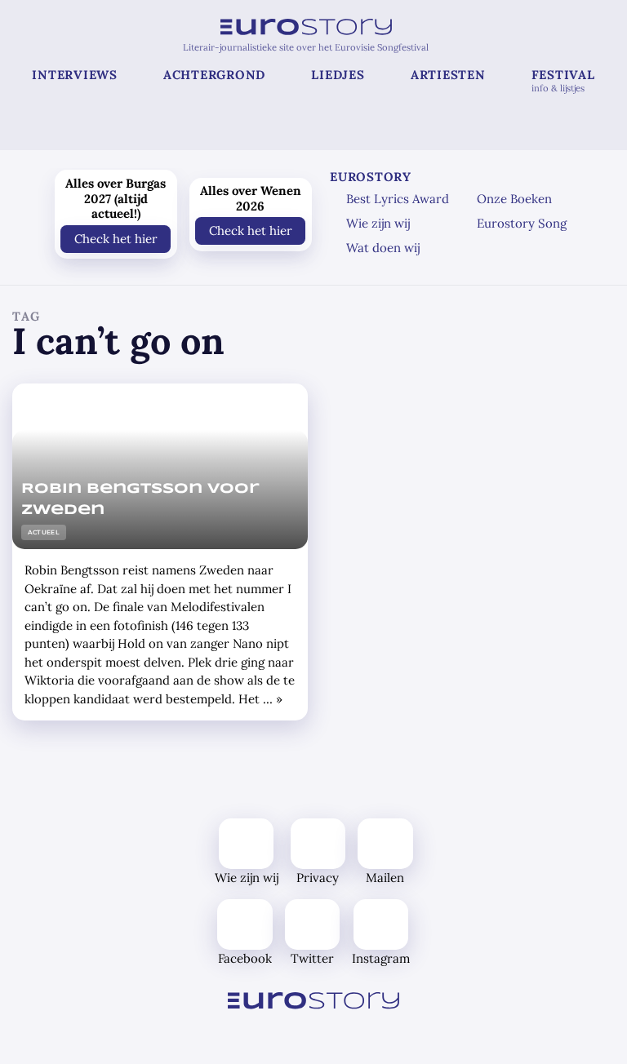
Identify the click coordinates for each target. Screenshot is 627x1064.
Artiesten (448, 74)
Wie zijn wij (378, 223)
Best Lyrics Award (397, 198)
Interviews (75, 74)
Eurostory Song (522, 223)
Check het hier (116, 238)
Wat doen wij (383, 247)
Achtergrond (214, 74)
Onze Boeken (514, 198)
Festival (563, 80)
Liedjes (337, 74)
